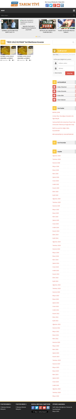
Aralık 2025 (56, 184)
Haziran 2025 (56, 206)
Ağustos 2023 (56, 285)
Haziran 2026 (56, 163)
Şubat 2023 (56, 303)
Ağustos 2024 (56, 242)
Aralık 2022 (56, 310)
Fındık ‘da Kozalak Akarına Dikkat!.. (66, 31)
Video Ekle (60, 95)
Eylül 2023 (55, 281)
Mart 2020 (55, 349)
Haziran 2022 (56, 328)
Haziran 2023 (56, 292)
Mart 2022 (55, 338)
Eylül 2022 (55, 321)
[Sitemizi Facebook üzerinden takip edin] (47, 5)
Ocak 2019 (56, 382)
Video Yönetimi (62, 87)
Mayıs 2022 (56, 331)
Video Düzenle (61, 91)
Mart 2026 (55, 174)
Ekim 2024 (55, 234)
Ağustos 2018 (56, 389)
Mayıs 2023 (56, 295)
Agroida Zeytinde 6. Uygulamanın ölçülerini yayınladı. (28, 28)
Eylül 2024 (55, 238)
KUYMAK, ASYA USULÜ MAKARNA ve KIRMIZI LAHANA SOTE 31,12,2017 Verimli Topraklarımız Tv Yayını (8, 57)
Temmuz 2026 (57, 159)
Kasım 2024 (56, 231)
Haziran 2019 (56, 364)
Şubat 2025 (56, 220)
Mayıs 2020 (56, 346)
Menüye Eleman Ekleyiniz (5, 408)
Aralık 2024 (56, 227)
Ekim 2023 (55, 278)
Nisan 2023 (56, 299)
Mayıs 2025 (56, 209)
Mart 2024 (55, 260)
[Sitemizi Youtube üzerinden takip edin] (58, 5)
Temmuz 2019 (57, 360)
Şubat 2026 (56, 177)
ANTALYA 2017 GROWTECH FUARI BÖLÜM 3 (47, 31)
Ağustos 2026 (56, 156)
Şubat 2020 (56, 353)
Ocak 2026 (56, 181)
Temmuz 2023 (57, 288)
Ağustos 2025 (56, 199)
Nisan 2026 (56, 170)
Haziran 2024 (56, 249)
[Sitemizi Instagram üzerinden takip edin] (62, 5)
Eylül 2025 (55, 195)
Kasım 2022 (56, 313)
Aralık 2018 (56, 385)
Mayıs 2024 (56, 252)
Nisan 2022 (56, 335)
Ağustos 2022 (56, 324)
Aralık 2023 (56, 270)
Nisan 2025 (56, 213)
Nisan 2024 (56, 256)
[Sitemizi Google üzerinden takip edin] (54, 5)
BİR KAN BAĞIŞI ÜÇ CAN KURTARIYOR (63, 134)
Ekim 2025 (55, 191)
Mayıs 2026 (56, 166)
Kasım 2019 (56, 356)
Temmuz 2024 (57, 245)
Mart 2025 (55, 217)
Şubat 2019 (56, 378)
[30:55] (8, 50)
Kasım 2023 (56, 274)
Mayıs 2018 (56, 396)
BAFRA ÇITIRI (56, 112)
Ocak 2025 (56, 224)
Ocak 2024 (56, 267)
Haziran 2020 (56, 342)
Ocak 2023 (56, 306)
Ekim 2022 (55, 317)
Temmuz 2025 (57, 202)
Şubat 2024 (56, 263)
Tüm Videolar (61, 100)
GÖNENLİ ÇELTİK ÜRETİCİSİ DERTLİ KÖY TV (10, 31)
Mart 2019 (55, 374)
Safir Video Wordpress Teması (61, 407)
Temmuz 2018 (57, 392)
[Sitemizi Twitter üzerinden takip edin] (50, 5)
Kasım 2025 (56, 188)
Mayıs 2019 (56, 367)
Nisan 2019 (56, 371)
